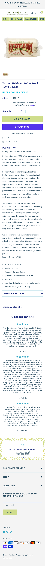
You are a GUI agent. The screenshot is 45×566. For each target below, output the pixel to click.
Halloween (31, 19)
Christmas (16, 19)
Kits (5, 19)
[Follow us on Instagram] (7, 531)
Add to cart (22, 119)
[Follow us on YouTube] (11, 531)
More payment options (22, 133)
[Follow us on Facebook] (4, 531)
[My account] (36, 13)
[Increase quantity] (28, 111)
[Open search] (32, 13)
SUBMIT (10, 512)
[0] (40, 13)
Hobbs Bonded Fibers (15, 92)
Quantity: (6, 111)
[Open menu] (3, 13)
